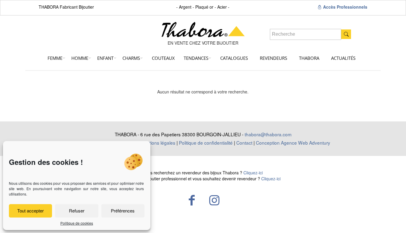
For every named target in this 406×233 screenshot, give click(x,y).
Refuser (76, 210)
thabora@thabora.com (268, 134)
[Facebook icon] (191, 200)
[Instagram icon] (214, 200)
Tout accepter (30, 210)
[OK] (346, 34)
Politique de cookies (76, 223)
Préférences (123, 210)
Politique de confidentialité (206, 142)
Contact (244, 142)
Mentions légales (157, 142)
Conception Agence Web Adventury (293, 142)
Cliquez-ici (253, 173)
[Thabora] (203, 27)
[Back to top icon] (377, 221)
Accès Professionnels (344, 7)
